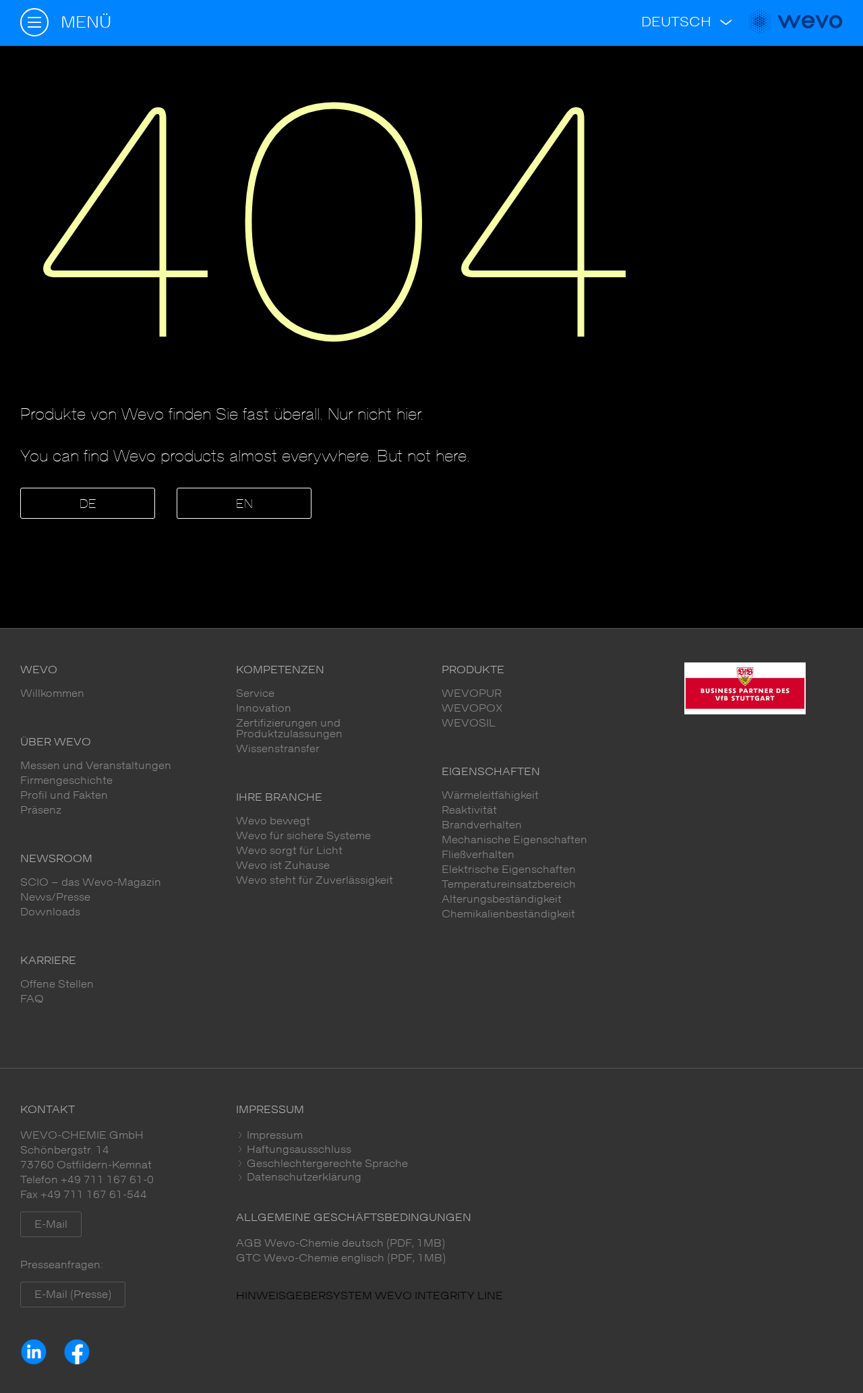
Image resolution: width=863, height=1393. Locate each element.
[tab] (539, 1135)
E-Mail (50, 1224)
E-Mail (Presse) (72, 1294)
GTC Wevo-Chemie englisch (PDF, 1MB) (341, 1258)
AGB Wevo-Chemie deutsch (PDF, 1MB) (340, 1243)
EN (244, 505)
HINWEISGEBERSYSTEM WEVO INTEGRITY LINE (369, 1295)
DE (88, 505)
